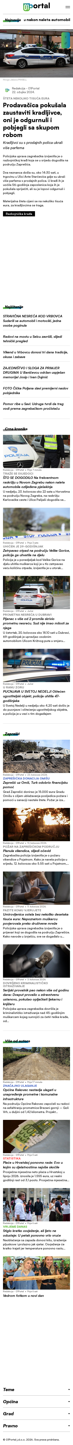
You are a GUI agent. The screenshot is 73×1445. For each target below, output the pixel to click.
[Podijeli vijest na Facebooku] (65, 37)
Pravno (10, 1425)
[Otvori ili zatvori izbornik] (68, 7)
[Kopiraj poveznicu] (65, 43)
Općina (10, 1401)
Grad (8, 1413)
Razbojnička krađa (19, 214)
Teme (8, 1389)
